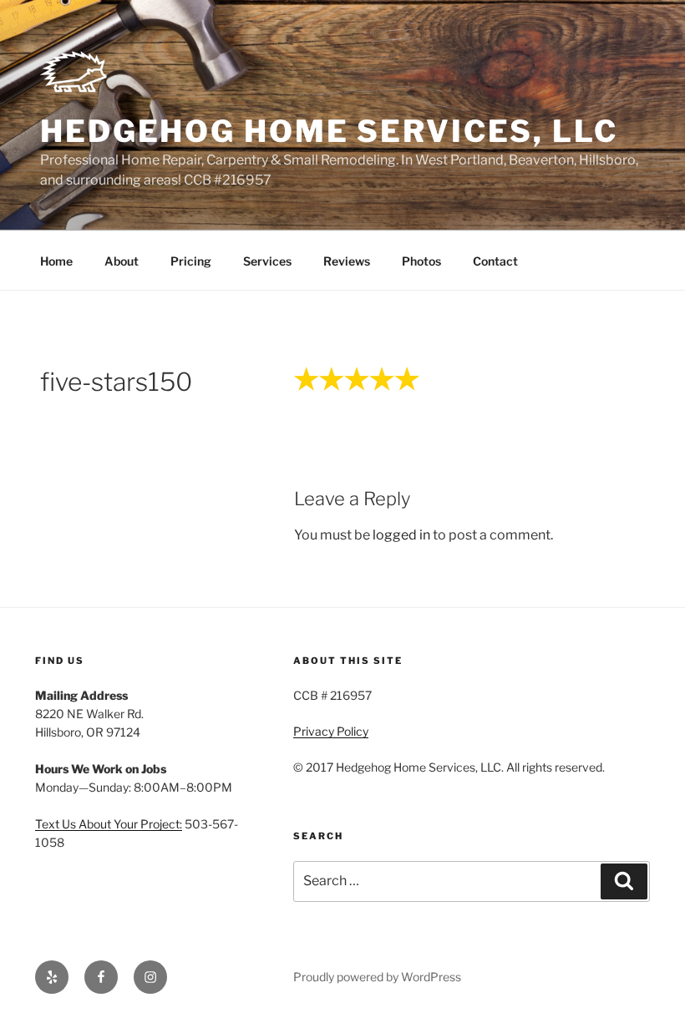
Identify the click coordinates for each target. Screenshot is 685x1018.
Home (56, 261)
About (121, 261)
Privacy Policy (330, 731)
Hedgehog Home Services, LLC (329, 131)
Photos (421, 261)
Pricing (190, 261)
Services (267, 261)
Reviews (346, 261)
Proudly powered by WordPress (377, 977)
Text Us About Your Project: (108, 824)
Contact (495, 261)
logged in (401, 535)
